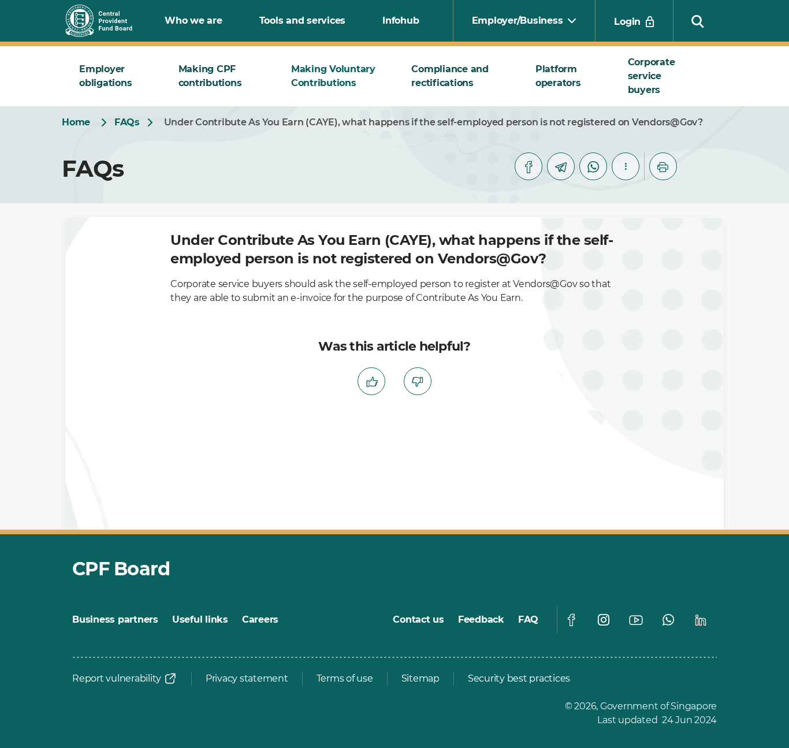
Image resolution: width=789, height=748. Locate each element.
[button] (697, 21)
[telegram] (561, 166)
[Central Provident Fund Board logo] (105, 21)
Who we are (193, 20)
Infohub (400, 20)
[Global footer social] (571, 620)
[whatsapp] (593, 166)
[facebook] (528, 166)
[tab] (115, 76)
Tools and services (302, 20)
